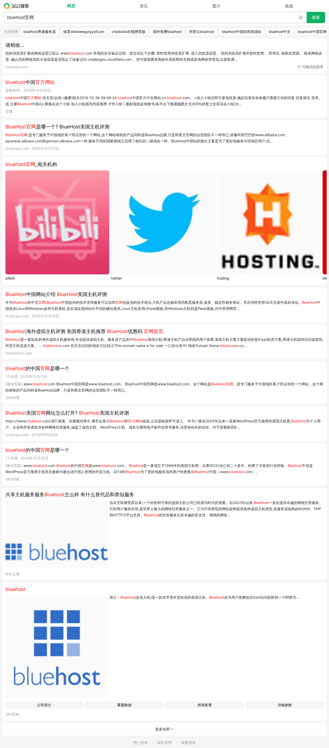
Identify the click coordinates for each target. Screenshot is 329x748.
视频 (289, 5)
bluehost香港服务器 (39, 31)
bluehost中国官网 (312, 31)
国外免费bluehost (167, 31)
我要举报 (188, 742)
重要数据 (124, 705)
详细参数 (285, 705)
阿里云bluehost (201, 31)
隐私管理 (164, 742)
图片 (216, 5)
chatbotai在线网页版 (128, 31)
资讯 (144, 5)
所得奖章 (204, 705)
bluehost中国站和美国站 (241, 31)
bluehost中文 (279, 31)
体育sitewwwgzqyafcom (83, 31)
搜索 (316, 17)
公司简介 (44, 705)
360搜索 (17, 6)
